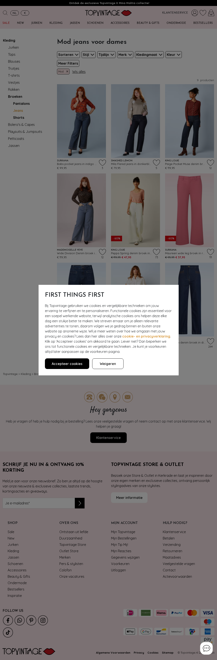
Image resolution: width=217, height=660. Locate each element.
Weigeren (108, 364)
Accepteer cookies (67, 364)
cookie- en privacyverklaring (146, 336)
